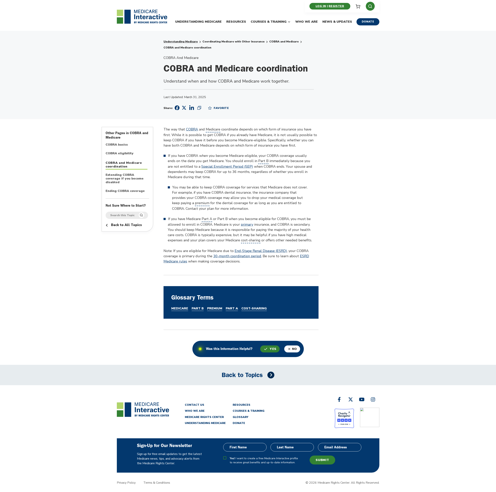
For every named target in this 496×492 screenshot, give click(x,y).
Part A (207, 219)
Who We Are (306, 22)
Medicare (213, 129)
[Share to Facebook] (176, 108)
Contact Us (194, 405)
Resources (236, 22)
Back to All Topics (126, 225)
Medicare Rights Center (204, 417)
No (294, 349)
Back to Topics (242, 375)
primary (247, 224)
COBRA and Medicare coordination (124, 165)
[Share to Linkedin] (191, 107)
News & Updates (337, 22)
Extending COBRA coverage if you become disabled (125, 178)
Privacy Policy (126, 483)
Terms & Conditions (156, 483)
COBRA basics (117, 145)
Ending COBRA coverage (125, 191)
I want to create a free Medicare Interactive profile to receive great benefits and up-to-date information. (264, 460)
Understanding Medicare (198, 22)
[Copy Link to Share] (199, 107)
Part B (263, 161)
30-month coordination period (237, 256)
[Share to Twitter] (184, 107)
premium (202, 203)
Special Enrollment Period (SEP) (227, 166)
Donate (368, 21)
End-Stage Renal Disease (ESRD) (261, 251)
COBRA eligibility (119, 153)
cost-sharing (250, 240)
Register (336, 6)
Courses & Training (269, 22)
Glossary (240, 417)
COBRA (192, 129)
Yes (273, 349)
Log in (321, 6)
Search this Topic (122, 215)
